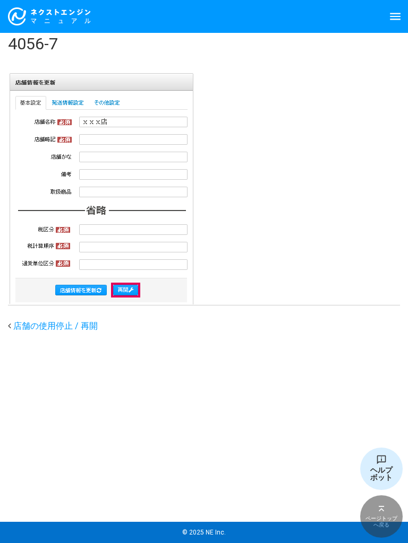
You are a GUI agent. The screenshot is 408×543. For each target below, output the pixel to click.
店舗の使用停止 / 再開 (55, 326)
